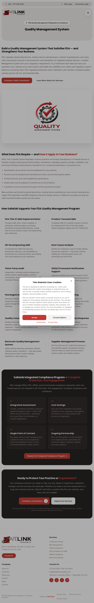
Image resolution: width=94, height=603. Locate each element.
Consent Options (59, 317)
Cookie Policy (41, 322)
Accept (34, 317)
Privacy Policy (53, 322)
